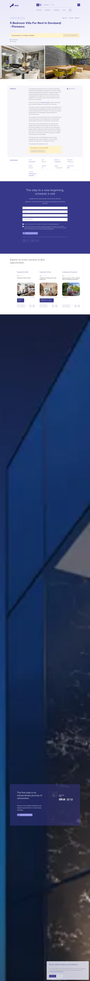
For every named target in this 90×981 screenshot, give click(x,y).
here (62, 80)
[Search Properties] (70, 10)
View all (22, 306)
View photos (72, 88)
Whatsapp (36, 240)
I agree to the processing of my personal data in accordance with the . (41, 224)
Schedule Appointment (31, 233)
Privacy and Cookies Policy (54, 224)
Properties (39, 10)
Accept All (52, 976)
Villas (22, 18)
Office (64, 10)
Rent (19, 18)
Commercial (56, 10)
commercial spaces (45, 102)
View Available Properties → (71, 35)
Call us (27, 240)
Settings (60, 976)
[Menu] (78, 5)
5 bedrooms (57, 161)
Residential (47, 10)
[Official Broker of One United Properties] (14, 5)
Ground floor (32, 161)
